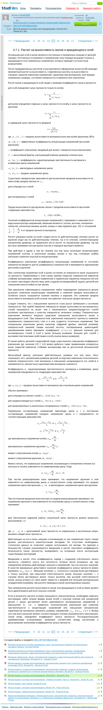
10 (38, 41)
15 (63, 41)
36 (99, 679)
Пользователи (53, 8)
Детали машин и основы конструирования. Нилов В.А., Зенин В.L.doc (38, 675)
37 (99, 669)
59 (99, 692)
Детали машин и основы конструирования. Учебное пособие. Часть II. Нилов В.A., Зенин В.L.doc (50, 679)
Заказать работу (92, 8)
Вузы (23, 8)
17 (72, 41)
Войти (5, 3)
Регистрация (15, 3)
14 (58, 41)
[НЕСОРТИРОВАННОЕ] (25, 26)
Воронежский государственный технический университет (41, 23)
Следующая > (86, 41)
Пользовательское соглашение (58, 707)
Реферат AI (72, 8)
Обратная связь (16, 707)
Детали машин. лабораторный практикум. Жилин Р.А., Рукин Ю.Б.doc (38, 692)
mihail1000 (24, 15)
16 (67, 41)
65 (99, 663)
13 (53, 41)
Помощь (5, 707)
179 (98, 683)
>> (96, 41)
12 (48, 41)
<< (9, 41)
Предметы (35, 8)
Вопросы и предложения (34, 707)
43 (99, 675)
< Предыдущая (21, 41)
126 (98, 688)
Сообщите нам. (67, 17)
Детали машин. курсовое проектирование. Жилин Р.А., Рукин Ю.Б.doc (38, 688)
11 (43, 41)
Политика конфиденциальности (85, 707)
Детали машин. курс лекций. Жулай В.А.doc (27, 683)
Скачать (86, 24)
